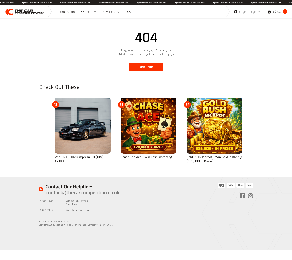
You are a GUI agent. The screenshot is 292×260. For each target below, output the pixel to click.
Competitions (67, 12)
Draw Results (110, 12)
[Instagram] (250, 195)
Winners (86, 12)
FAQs (127, 12)
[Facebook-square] (242, 195)
